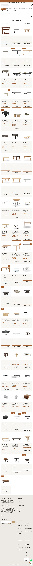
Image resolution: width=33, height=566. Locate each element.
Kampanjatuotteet (22, 8)
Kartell (26, 552)
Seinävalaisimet (20, 549)
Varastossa (16, 8)
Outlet (27, 8)
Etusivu (2, 13)
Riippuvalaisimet (20, 547)
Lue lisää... (11, 512)
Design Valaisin (27, 550)
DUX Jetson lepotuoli (28, 531)
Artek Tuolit (27, 542)
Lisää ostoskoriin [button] (16, 43)
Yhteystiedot (14, 10)
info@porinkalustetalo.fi (21, 501)
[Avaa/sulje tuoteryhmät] (31, 16)
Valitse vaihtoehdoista (6, 44)
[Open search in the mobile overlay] (5, 5)
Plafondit (19, 544)
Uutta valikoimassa (9, 8)
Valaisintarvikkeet (20, 550)
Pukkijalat (26, 555)
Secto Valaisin (27, 557)
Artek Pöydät (27, 544)
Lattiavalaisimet (20, 542)
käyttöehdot (8, 523)
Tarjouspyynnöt (8, 10)
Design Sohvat (27, 547)
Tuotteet (2, 8)
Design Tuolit (27, 549)
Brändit (30, 8)
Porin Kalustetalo (16, 5)
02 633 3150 (19, 502)
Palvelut (2, 10)
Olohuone (5, 13)
